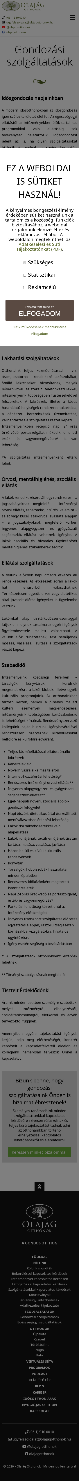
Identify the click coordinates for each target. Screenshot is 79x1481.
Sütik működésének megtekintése (39, 327)
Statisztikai (41, 274)
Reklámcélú (41, 287)
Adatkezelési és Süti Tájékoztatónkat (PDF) (39, 246)
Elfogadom (39, 333)
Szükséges (40, 262)
